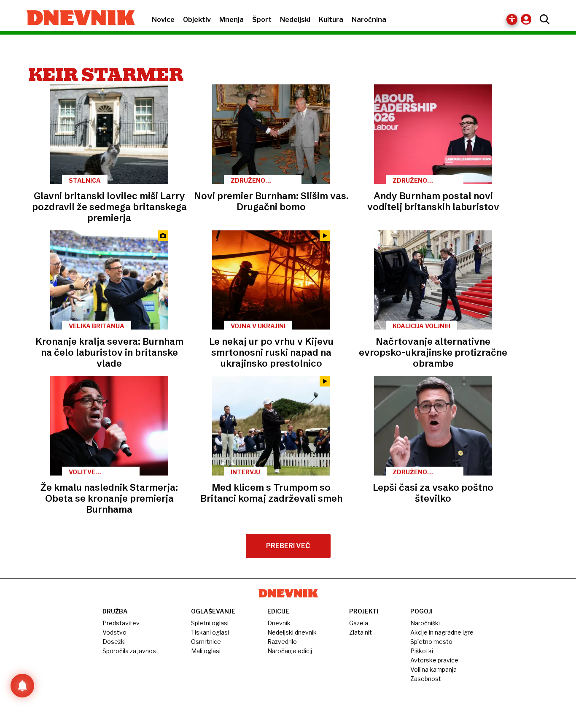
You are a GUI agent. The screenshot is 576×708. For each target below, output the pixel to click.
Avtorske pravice (434, 660)
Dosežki (114, 641)
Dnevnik (279, 623)
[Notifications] (22, 685)
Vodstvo (114, 632)
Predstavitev (121, 623)
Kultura (331, 20)
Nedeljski (295, 20)
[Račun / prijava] (528, 19)
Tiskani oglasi (210, 632)
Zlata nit (360, 632)
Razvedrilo (282, 641)
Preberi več (288, 546)
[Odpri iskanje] (542, 19)
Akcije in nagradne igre (442, 632)
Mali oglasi (206, 650)
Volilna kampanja (433, 669)
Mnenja (231, 20)
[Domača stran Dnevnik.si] (76, 18)
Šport (262, 20)
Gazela (358, 623)
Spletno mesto (431, 641)
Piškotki (421, 650)
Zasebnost (425, 678)
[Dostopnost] (511, 19)
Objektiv (197, 20)
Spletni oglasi (210, 623)
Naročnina (369, 20)
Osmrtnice (206, 641)
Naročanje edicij (289, 650)
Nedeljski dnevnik (292, 632)
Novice (163, 20)
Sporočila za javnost (130, 650)
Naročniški (425, 623)
